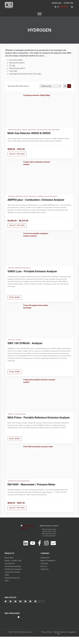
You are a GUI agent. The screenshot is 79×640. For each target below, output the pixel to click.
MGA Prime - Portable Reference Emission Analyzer (39, 417)
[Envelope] (53, 543)
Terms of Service (59, 632)
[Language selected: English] (72, 7)
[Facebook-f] (39, 543)
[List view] (69, 86)
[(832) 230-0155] (58, 6)
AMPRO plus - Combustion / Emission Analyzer (36, 199)
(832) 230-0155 (63, 6)
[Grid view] (65, 86)
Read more (14, 297)
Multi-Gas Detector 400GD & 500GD (29, 133)
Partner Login (56, 3)
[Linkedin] (25, 543)
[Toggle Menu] (39, 14)
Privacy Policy (47, 632)
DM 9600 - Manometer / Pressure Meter (31, 484)
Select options (17, 154)
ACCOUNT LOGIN (68, 3)
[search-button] (55, 7)
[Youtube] (32, 543)
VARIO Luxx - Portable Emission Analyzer (32, 271)
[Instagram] (46, 543)
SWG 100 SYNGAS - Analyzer (25, 343)
